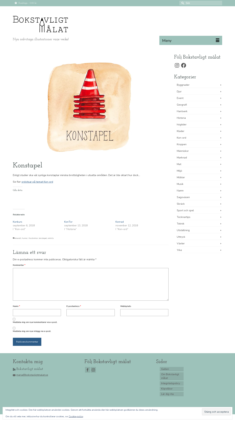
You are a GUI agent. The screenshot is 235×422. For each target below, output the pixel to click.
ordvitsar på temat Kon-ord (37, 182)
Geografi (182, 104)
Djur (179, 91)
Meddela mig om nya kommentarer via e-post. (35, 322)
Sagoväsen (183, 197)
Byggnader (183, 85)
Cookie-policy (76, 416)
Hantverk (182, 111)
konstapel (43, 238)
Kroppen (182, 144)
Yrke (179, 250)
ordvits (51, 238)
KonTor (68, 222)
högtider (182, 124)
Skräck (181, 204)
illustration (33, 238)
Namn (16, 306)
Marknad (182, 157)
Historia (181, 118)
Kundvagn (27, 3)
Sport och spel (185, 210)
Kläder (180, 131)
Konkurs (17, 222)
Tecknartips (183, 217)
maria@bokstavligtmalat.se (32, 375)
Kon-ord (181, 138)
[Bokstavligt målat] (46, 24)
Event (180, 98)
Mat (179, 164)
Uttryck (181, 237)
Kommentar (19, 265)
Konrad (119, 222)
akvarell (18, 238)
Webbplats (125, 306)
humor (25, 238)
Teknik (180, 223)
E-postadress (73, 306)
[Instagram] (93, 370)
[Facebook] (87, 370)
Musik (180, 184)
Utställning (183, 230)
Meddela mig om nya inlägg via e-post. (32, 331)
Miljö (179, 171)
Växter (181, 243)
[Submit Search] (182, 3)
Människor (183, 151)
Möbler (181, 177)
